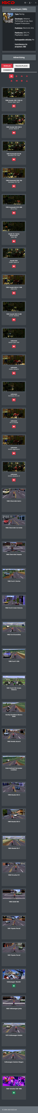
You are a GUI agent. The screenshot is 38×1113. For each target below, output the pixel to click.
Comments (7, 70)
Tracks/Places (21, 66)
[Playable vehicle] (14, 106)
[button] (26, 3)
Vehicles (7, 66)
